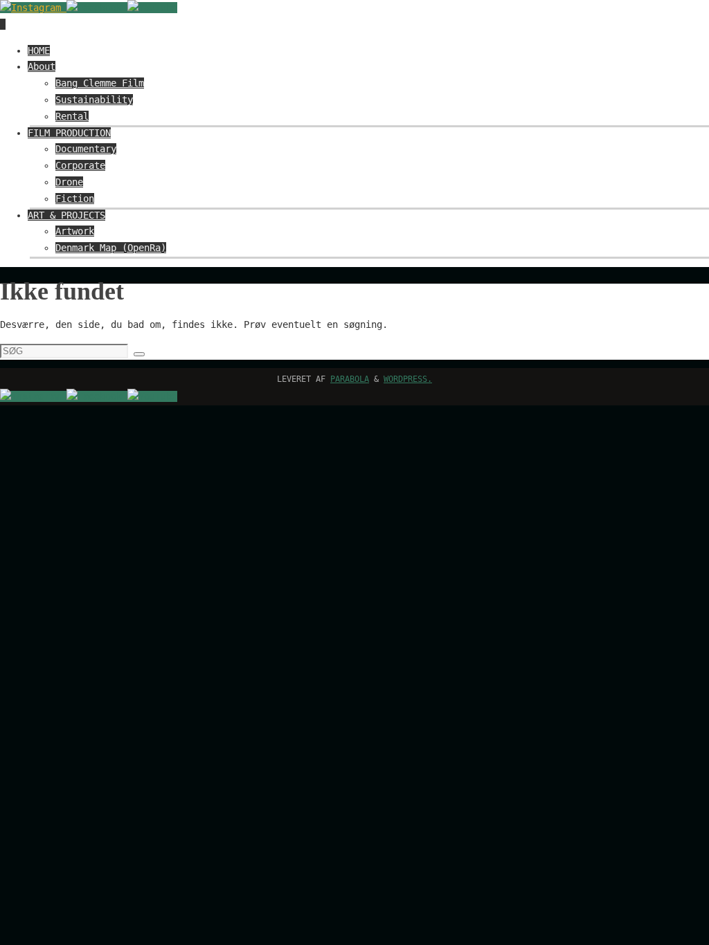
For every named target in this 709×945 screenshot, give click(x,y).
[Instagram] (33, 7)
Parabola (349, 379)
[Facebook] (96, 7)
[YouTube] (152, 7)
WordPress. (408, 379)
